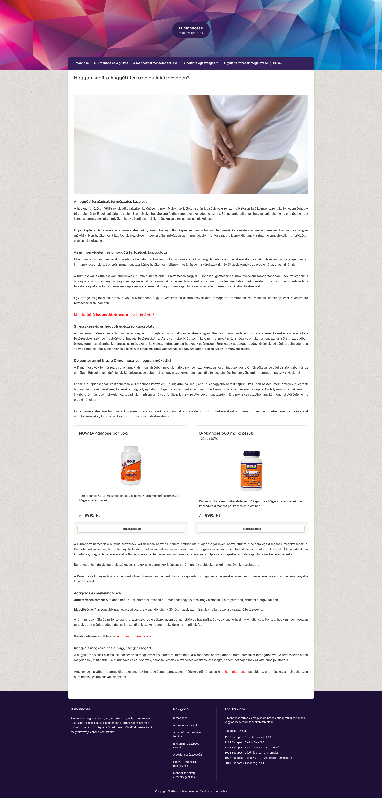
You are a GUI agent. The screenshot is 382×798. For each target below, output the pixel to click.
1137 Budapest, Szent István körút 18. (248, 737)
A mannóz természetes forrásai (155, 63)
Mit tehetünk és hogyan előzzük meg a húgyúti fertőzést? (114, 314)
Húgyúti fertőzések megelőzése (245, 63)
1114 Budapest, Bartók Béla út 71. (246, 742)
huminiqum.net (236, 672)
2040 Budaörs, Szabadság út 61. (245, 763)
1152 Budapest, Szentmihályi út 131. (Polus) (252, 747)
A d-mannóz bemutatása (134, 636)
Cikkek (277, 63)
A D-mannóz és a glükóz (111, 63)
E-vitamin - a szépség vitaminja (186, 745)
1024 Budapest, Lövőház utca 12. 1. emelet (251, 752)
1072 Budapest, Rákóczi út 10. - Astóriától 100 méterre (258, 757)
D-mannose (80, 63)
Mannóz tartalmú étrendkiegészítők (184, 775)
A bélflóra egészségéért (200, 63)
